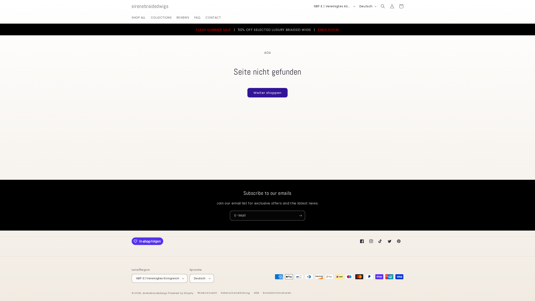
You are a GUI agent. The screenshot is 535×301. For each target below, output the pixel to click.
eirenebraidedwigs (155, 293)
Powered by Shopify (181, 293)
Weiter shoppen (267, 93)
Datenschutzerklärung (235, 293)
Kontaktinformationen (277, 293)
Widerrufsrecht (207, 293)
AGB (256, 293)
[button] (382, 6)
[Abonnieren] (300, 216)
